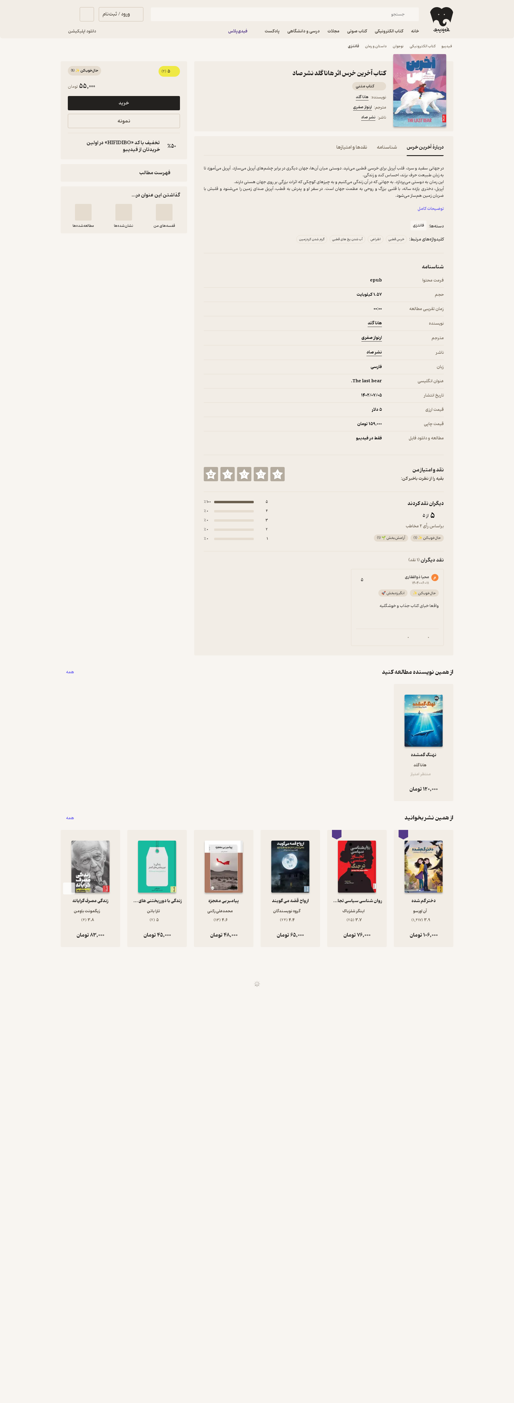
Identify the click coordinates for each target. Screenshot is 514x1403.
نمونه (123, 121)
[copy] (74, 146)
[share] (250, 118)
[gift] (236, 118)
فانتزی (353, 46)
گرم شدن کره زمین (312, 239)
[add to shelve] (164, 212)
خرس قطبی (396, 239)
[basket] (87, 14)
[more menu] (207, 118)
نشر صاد (368, 117)
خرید (124, 103)
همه (70, 672)
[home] (441, 20)
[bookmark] (222, 118)
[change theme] (68, 14)
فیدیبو (446, 46)
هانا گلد (362, 97)
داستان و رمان (376, 46)
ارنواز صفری (362, 107)
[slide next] (69, 888)
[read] (83, 212)
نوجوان (398, 46)
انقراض (375, 239)
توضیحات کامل (431, 208)
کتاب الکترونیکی (422, 46)
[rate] (277, 474)
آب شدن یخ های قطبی (347, 239)
